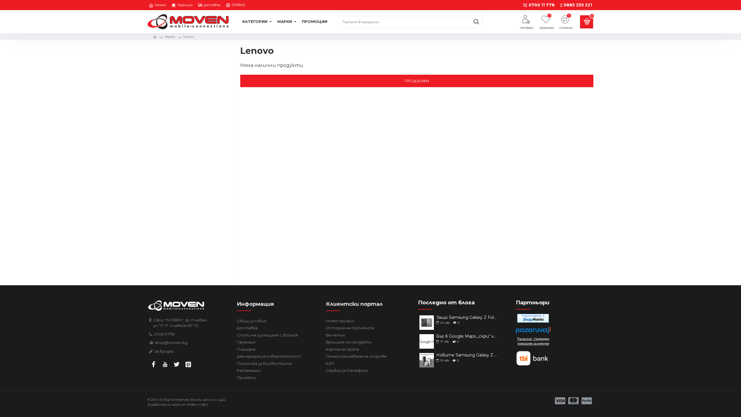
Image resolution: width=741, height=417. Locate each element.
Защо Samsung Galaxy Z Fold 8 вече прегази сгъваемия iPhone (467, 317)
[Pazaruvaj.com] (533, 331)
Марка (170, 37)
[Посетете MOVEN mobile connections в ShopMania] (533, 318)
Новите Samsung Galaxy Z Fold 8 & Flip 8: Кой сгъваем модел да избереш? (467, 355)
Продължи (416, 80)
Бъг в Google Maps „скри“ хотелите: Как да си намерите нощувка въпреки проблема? (467, 336)
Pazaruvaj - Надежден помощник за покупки (533, 341)
